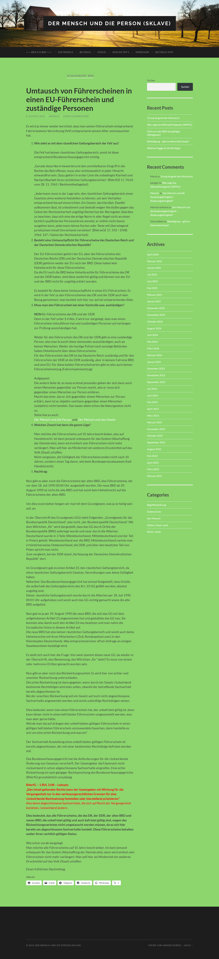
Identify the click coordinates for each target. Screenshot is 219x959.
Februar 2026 (154, 261)
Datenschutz (154, 511)
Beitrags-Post (165, 52)
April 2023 (153, 408)
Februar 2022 (154, 475)
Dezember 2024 (156, 308)
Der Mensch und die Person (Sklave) (109, 23)
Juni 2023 (152, 395)
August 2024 (154, 328)
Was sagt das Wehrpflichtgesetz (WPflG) (169, 124)
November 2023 (156, 375)
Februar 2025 (154, 294)
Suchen (151, 80)
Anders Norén (172, 945)
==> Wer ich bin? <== (39, 52)
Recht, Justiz (154, 531)
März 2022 (153, 469)
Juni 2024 (152, 334)
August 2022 (154, 449)
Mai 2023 (152, 402)
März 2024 (153, 348)
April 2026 (153, 254)
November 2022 (156, 429)
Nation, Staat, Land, (157, 525)
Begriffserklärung (156, 504)
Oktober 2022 (155, 435)
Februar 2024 (154, 355)
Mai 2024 (152, 341)
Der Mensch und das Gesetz (97, 419)
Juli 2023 (152, 388)
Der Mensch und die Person (53, 419)
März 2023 (153, 415)
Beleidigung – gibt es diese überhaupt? (168, 141)
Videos (101, 52)
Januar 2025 (154, 301)
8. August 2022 (35, 116)
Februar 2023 (154, 422)
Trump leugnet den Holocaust (163, 117)
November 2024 (156, 314)
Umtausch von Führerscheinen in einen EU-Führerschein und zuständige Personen (79, 99)
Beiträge (85, 52)
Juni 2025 (152, 281)
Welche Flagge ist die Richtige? (164, 148)
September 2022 (156, 442)
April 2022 (153, 462)
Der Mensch (65, 52)
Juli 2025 (152, 274)
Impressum (142, 52)
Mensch (54, 116)
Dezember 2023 (156, 368)
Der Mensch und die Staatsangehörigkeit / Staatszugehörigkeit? (167, 196)
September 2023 (156, 381)
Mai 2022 (152, 455)
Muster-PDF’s (121, 52)
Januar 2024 (154, 361)
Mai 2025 (152, 287)
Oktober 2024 (155, 321)
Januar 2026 (154, 267)
